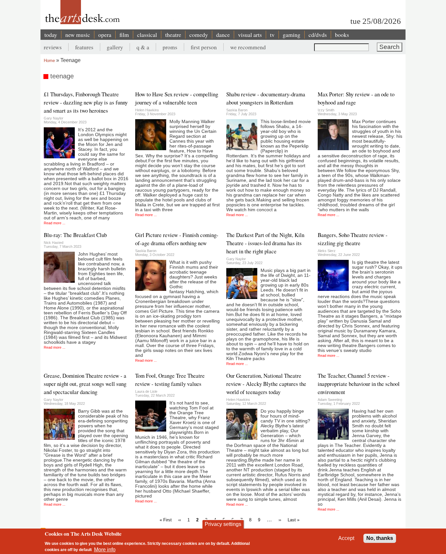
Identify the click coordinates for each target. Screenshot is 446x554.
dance (223, 35)
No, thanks (379, 538)
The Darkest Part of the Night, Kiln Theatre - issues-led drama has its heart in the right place (265, 243)
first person (204, 47)
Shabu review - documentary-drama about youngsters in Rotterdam (265, 98)
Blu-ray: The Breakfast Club (75, 235)
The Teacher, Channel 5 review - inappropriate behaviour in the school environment (359, 384)
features (84, 47)
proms (170, 47)
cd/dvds (318, 35)
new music (77, 35)
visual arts (250, 35)
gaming (291, 35)
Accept (346, 538)
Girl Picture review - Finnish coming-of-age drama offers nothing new (176, 239)
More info (105, 549)
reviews (53, 47)
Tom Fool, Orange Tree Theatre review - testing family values (170, 380)
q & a (142, 47)
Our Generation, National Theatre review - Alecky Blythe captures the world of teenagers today (266, 384)
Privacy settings (223, 524)
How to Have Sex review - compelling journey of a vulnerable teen (176, 98)
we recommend (248, 47)
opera (104, 35)
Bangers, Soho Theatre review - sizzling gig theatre (353, 239)
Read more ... (54, 223)
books (342, 35)
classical (147, 35)
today (50, 35)
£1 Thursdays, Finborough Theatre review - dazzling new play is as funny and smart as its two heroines (86, 102)
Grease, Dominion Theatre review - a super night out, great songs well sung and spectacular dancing (85, 384)
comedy (198, 35)
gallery (115, 47)
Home (49, 60)
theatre (173, 35)
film (124, 35)
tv (272, 35)
